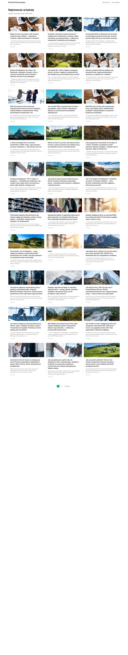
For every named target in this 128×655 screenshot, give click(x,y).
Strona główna (115, 2)
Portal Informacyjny (16, 2)
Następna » (67, 386)
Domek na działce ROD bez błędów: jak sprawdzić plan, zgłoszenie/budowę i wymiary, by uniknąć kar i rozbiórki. (99, 72)
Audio (50, 251)
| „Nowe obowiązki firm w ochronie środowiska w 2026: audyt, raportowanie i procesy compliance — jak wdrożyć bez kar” (26, 145)
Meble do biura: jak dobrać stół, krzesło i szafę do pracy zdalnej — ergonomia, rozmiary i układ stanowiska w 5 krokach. (24, 36)
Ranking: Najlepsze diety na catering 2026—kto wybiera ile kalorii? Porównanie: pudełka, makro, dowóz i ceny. (101, 217)
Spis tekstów (106, 2)
